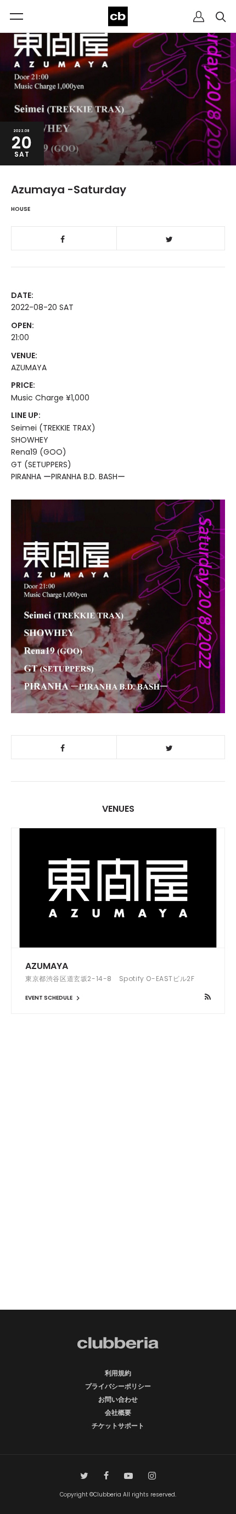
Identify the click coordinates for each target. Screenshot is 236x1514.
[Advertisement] (118, 1181)
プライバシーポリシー (118, 1386)
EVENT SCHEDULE (49, 998)
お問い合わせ (118, 1399)
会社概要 (118, 1412)
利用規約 (118, 1373)
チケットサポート (118, 1425)
